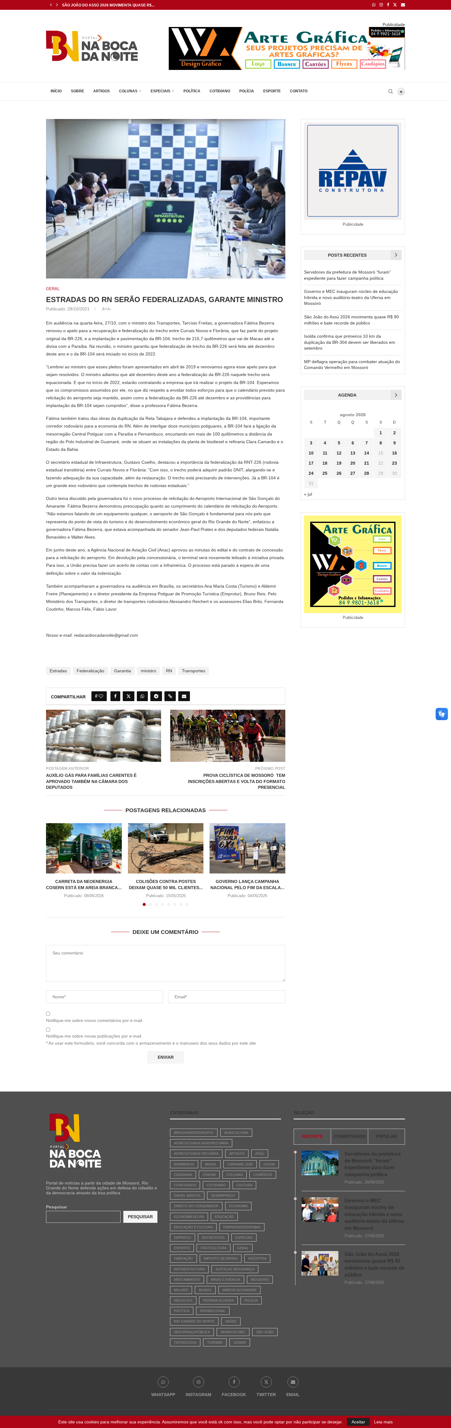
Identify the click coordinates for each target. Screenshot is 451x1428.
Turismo (215, 1342)
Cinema (209, 1175)
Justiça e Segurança (234, 1269)
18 (324, 463)
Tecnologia (185, 1342)
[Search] (390, 91)
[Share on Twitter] (128, 696)
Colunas (128, 91)
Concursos (185, 1185)
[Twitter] (395, 5)
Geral (243, 1248)
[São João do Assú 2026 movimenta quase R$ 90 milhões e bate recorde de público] (320, 1263)
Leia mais (383, 1422)
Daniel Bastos (187, 1195)
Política (191, 91)
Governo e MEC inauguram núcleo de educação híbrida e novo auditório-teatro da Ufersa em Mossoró (351, 297)
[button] (50, 5)
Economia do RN (189, 1217)
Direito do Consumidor (196, 1206)
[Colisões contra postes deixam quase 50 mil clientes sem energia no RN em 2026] (166, 848)
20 (352, 463)
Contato (298, 91)
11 (325, 453)
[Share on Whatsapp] (142, 696)
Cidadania (183, 1175)
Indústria (257, 1258)
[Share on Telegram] (156, 696)
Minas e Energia (225, 1279)
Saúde (231, 1321)
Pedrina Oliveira (218, 1300)
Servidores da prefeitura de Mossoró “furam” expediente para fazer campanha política (373, 1164)
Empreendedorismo (241, 1227)
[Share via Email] (184, 696)
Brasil (211, 1164)
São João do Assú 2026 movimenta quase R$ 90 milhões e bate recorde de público (375, 1264)
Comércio (262, 1175)
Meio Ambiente (187, 1279)
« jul (308, 494)
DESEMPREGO (223, 1195)
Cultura (244, 1185)
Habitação (183, 1258)
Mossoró (260, 1279)
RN (169, 670)
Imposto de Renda (220, 1258)
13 (352, 453)
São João (265, 1332)
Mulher (181, 1290)
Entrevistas (213, 1237)
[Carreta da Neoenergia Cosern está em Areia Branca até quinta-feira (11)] (84, 848)
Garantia (122, 670)
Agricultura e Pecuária (196, 1153)
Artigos (101, 91)
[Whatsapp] (374, 5)
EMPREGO (182, 1237)
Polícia (246, 91)
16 (394, 453)
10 (311, 453)
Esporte (272, 91)
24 (311, 473)
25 (324, 473)
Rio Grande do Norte (194, 1321)
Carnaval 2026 (240, 1164)
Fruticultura (213, 1248)
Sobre (77, 91)
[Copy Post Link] (170, 696)
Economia (238, 1206)
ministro (148, 670)
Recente (312, 1136)
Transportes (193, 670)
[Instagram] (381, 5)
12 (339, 453)
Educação (224, 1217)
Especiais (160, 91)
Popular (386, 1136)
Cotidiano (220, 91)
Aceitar (358, 1421)
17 (311, 463)
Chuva (269, 1164)
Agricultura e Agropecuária (201, 1143)
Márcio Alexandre (239, 1290)
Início (56, 91)
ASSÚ (259, 1153)
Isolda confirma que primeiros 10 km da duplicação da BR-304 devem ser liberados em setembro (349, 342)
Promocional (213, 1311)
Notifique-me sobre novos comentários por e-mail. (94, 1020)
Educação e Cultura (193, 1227)
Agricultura (236, 1132)
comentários (349, 1136)
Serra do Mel (233, 1332)
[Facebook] (388, 5)
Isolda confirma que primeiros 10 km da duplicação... (118, 5)
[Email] (403, 5)
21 (366, 463)
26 (339, 473)
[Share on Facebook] (115, 696)
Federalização (90, 670)
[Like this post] (101, 696)
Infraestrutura (189, 1269)
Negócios (183, 1300)
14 (366, 453)
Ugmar (239, 1342)
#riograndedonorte (194, 1132)
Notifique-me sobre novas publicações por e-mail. (94, 1036)
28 (366, 473)
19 (339, 463)
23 (394, 463)
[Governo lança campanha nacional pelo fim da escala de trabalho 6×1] (247, 848)
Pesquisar (56, 1206)
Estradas (58, 670)
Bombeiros (184, 1164)
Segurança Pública (192, 1332)
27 (352, 473)
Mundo (205, 1290)
